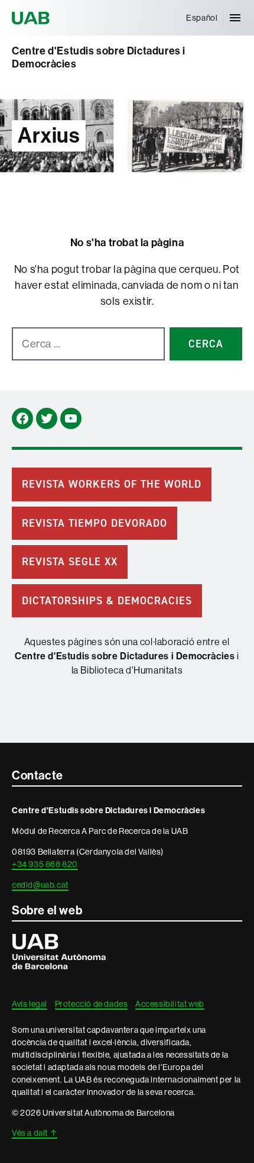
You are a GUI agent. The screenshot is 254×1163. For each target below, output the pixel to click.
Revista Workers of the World (111, 484)
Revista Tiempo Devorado (94, 523)
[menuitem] (201, 17)
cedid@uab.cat (40, 885)
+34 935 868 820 (45, 864)
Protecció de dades (91, 1004)
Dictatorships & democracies (107, 601)
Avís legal (29, 1004)
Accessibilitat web (169, 1004)
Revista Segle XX (70, 562)
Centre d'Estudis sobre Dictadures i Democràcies (98, 57)
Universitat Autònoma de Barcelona (32, 18)
